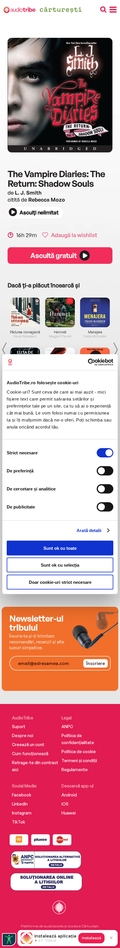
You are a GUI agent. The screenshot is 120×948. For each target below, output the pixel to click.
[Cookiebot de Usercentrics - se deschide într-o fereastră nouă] (87, 362)
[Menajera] (95, 312)
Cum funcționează (30, 753)
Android (69, 794)
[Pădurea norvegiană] (25, 312)
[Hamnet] (60, 312)
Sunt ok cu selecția (60, 565)
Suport (18, 726)
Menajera (95, 332)
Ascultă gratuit (53, 255)
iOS (64, 803)
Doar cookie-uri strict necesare (60, 581)
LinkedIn (20, 803)
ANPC (67, 726)
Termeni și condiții (79, 760)
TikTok (18, 821)
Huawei (68, 812)
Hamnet (60, 332)
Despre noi (22, 735)
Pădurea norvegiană (25, 332)
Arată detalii (89, 530)
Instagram (21, 812)
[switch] (105, 470)
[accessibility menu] (9, 939)
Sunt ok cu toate (60, 547)
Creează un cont (28, 744)
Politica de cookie (78, 751)
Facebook (21, 794)
